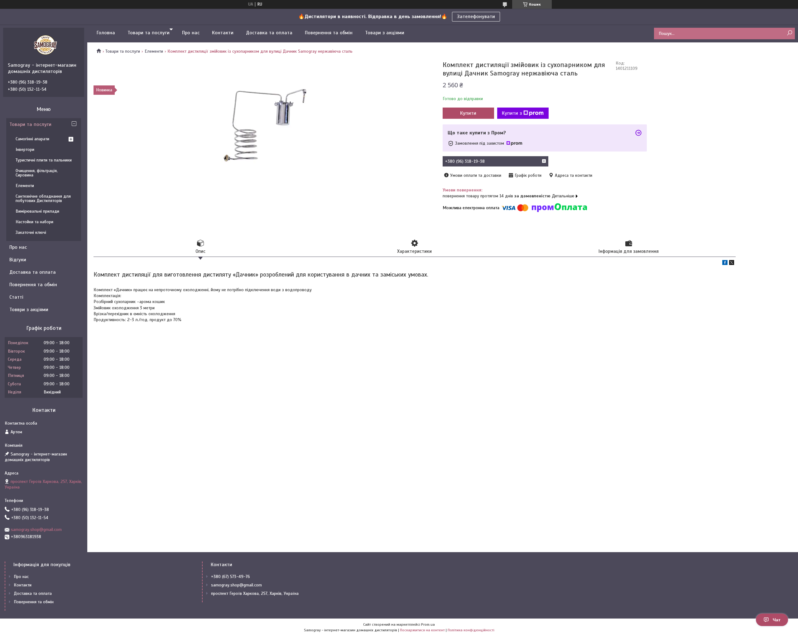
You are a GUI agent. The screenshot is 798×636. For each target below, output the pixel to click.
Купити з (512, 113)
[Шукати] (789, 33)
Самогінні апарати (32, 139)
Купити (468, 113)
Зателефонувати (476, 16)
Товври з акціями (28, 309)
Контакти (222, 33)
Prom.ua (428, 624)
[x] (731, 263)
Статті (16, 297)
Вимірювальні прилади (37, 211)
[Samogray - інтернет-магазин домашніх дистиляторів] (45, 44)
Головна (106, 33)
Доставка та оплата (269, 33)
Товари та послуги (148, 33)
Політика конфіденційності (471, 630)
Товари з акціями (384, 33)
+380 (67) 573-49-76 (230, 576)
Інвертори (25, 149)
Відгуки (17, 260)
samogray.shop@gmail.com (36, 529)
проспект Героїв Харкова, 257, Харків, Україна (255, 593)
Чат (777, 619)
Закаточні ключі (31, 232)
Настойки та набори (34, 221)
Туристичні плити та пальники (44, 160)
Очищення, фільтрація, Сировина (37, 173)
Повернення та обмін (329, 33)
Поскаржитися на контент (422, 630)
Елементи (154, 51)
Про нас (191, 33)
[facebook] (725, 263)
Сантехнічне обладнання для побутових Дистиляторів (43, 198)
